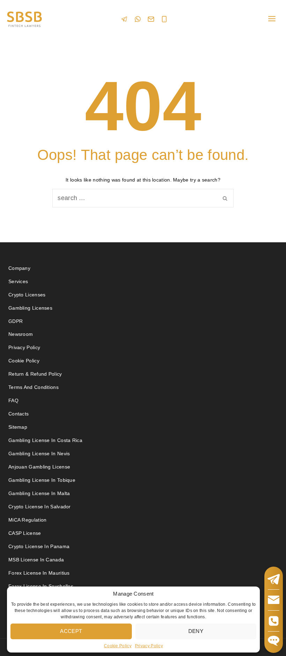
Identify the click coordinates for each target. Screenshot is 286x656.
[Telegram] (124, 19)
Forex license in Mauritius (39, 573)
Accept (71, 631)
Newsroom (20, 334)
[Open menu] (271, 19)
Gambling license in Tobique (41, 480)
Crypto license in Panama (38, 546)
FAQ (13, 400)
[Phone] (164, 19)
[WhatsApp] (138, 19)
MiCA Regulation (27, 520)
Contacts (18, 414)
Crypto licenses (27, 294)
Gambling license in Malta (39, 493)
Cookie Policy (117, 645)
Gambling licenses (30, 308)
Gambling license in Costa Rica (45, 440)
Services (18, 281)
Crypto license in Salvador (39, 506)
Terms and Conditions (34, 387)
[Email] (151, 19)
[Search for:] (143, 198)
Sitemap (17, 427)
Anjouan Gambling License (39, 467)
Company (19, 268)
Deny (195, 631)
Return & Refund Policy (35, 374)
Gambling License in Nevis (39, 453)
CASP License (24, 533)
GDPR (15, 321)
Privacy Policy (149, 645)
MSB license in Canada (36, 559)
